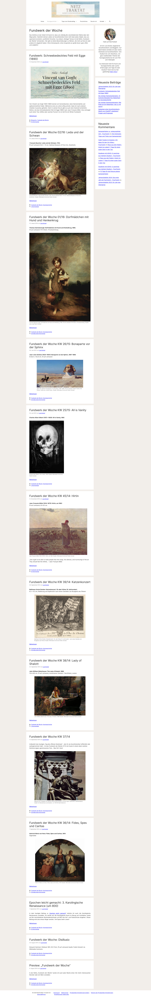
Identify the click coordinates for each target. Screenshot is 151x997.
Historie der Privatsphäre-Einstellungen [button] (102, 992)
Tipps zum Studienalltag (68, 21)
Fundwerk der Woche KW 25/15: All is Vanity (57, 410)
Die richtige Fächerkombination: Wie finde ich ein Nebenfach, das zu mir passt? (109, 104)
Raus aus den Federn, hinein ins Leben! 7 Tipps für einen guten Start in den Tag (110, 147)
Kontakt (102, 21)
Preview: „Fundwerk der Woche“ (49, 965)
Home (42, 21)
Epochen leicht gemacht (58, 913)
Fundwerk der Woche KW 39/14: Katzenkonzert (59, 582)
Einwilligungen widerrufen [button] (61, 994)
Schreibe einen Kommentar (38, 333)
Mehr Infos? (113, 72)
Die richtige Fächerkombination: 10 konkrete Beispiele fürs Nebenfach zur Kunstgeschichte (109, 98)
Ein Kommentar (35, 121)
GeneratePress (41, 994)
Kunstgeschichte (51, 21)
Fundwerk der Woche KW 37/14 (49, 736)
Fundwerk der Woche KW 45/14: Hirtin (54, 496)
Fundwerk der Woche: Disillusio (49, 939)
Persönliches (83, 21)
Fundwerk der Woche (43, 120)
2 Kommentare (35, 206)
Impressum (56, 992)
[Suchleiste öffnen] (110, 21)
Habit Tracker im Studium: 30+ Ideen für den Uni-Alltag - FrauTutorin (108, 142)
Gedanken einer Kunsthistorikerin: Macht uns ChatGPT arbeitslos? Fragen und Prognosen (109, 111)
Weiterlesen (33, 116)
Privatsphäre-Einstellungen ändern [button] (79, 992)
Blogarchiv (34, 120)
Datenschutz (64, 992)
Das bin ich (94, 21)
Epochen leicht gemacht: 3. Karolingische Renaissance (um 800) (56, 904)
